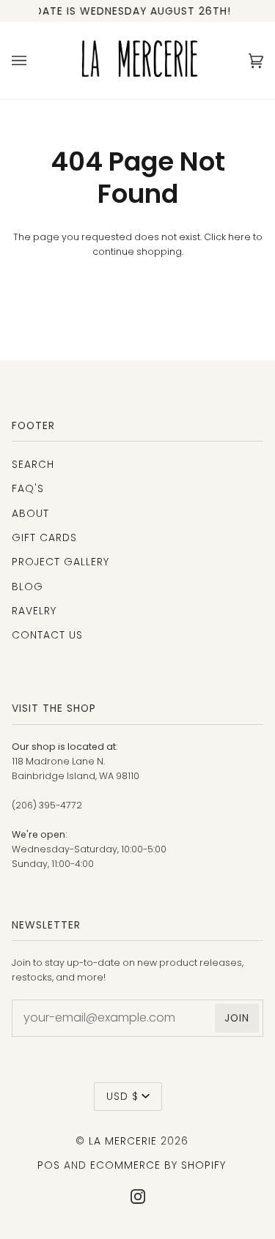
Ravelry (34, 610)
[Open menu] (34, 60)
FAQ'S (28, 488)
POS (48, 1165)
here (239, 237)
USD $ (122, 1096)
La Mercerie (123, 1141)
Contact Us (47, 635)
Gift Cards (44, 537)
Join (236, 1018)
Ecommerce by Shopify (158, 1165)
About (30, 513)
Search (33, 464)
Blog (27, 586)
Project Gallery (60, 561)
